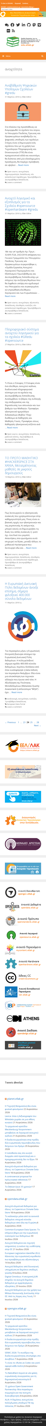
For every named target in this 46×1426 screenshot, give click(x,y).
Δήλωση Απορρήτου (31, 1419)
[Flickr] (8, 31)
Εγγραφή (18, 3)
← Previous (10, 722)
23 (24, 722)
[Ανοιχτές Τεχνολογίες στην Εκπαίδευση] (23, 41)
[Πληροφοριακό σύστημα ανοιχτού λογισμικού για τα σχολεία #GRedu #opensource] (23, 363)
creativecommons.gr (13, 7)
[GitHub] (29, 25)
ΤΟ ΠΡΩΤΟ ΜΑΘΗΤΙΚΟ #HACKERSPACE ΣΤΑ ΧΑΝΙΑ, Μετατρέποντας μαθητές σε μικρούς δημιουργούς (21, 465)
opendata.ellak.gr (17, 1199)
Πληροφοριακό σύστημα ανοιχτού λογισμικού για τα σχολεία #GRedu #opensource (22, 335)
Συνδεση (25, 3)
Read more (23, 165)
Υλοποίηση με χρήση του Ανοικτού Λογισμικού (23, 1417)
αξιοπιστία (34, 302)
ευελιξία (28, 305)
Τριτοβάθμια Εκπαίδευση (15, 701)
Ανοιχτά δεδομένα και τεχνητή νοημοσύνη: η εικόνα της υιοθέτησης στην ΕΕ (22, 1246)
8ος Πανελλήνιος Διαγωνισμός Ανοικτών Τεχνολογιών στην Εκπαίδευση (23, 15)
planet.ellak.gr (15, 1098)
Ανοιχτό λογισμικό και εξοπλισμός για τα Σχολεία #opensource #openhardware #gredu (21, 203)
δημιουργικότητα (12, 174)
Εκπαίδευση (25, 174)
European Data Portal (16, 704)
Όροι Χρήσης (16, 1419)
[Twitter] (18, 25)
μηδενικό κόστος (12, 437)
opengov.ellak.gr (16, 1308)
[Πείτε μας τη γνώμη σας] (7, 25)
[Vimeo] (39, 25)
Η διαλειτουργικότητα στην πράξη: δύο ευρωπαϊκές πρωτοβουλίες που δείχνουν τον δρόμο (22, 1142)
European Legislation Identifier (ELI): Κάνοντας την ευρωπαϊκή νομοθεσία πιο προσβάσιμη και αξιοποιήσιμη (22, 1256)
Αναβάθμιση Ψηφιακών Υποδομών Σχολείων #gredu (21, 89)
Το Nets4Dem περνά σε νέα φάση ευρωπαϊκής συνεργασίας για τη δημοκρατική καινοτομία (21, 1376)
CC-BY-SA (26, 1422)
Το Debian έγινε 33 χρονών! (18, 1186)
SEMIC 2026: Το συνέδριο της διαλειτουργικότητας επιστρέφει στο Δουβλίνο (23, 1355)
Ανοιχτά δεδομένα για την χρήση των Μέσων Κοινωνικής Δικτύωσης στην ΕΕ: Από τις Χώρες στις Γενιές (23, 1293)
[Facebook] (12, 25)
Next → (37, 725)
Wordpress (4, 1419)
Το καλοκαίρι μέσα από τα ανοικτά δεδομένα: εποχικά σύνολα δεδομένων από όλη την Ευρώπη (22, 1219)
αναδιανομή (12, 699)
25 (31, 722)
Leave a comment (14, 182)
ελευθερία (20, 305)
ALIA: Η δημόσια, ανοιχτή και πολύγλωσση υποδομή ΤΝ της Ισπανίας (19, 1402)
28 (38, 722)
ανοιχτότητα (24, 171)
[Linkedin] (23, 25)
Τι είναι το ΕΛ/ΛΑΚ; (7, 3)
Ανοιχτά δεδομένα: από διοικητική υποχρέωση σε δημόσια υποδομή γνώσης (22, 1269)
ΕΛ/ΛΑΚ (3, 7)
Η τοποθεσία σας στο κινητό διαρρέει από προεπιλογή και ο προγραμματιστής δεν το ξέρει (20, 1156)
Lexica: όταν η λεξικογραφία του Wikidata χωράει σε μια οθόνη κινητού (20, 1119)
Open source (12, 171)
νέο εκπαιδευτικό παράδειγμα (25, 560)
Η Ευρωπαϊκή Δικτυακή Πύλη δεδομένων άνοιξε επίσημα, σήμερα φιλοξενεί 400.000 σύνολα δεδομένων (21, 591)
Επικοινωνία (37, 1422)
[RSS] (13, 31)
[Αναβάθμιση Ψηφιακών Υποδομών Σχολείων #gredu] (23, 111)
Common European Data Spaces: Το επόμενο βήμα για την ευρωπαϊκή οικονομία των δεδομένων (22, 1232)
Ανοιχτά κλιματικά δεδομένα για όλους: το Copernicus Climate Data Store (22, 1169)
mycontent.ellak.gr (27, 7)
